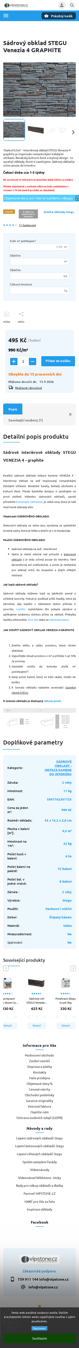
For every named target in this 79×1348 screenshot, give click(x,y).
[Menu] (6, 15)
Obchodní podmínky (39, 1095)
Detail (32, 1025)
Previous (6, 968)
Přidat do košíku (58, 361)
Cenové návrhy (39, 1089)
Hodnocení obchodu (39, 1055)
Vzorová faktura (39, 1106)
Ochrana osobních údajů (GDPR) (39, 1118)
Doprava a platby (39, 1066)
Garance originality (39, 1101)
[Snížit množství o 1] (32, 361)
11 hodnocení (27, 225)
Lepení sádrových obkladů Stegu (39, 1138)
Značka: (59, 212)
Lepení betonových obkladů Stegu (39, 1146)
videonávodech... (59, 619)
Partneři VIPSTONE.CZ (40, 1193)
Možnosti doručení (28, 388)
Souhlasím (39, 1338)
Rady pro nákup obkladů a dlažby (39, 1185)
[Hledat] (72, 5)
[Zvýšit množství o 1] (13, 361)
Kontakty (39, 1072)
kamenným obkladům (29, 502)
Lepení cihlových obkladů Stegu (39, 1154)
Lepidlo (20, 609)
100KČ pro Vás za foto (39, 1201)
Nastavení (39, 1328)
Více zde (33, 619)
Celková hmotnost (21, 284)
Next (74, 968)
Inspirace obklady (39, 1209)
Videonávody (39, 1170)
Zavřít (62, 329)
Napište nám (40, 1112)
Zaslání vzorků (39, 1061)
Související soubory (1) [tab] (25, 420)
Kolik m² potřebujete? (23, 241)
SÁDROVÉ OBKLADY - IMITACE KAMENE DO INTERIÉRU (58, 767)
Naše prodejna (39, 1078)
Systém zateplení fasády (39, 1162)
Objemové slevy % (40, 1084)
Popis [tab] (12, 409)
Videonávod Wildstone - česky (39, 1178)
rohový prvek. (53, 701)
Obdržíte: (15, 255)
